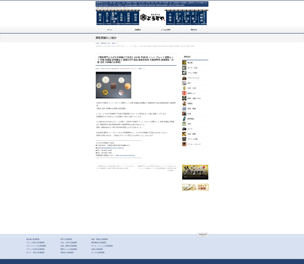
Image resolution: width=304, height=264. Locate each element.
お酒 (189, 114)
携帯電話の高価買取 (98, 242)
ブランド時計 (192, 73)
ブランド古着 (192, 139)
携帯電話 (191, 119)
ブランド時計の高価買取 (35, 242)
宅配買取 (112, 263)
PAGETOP (203, 234)
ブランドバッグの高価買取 (36, 246)
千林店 (171, 263)
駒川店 (136, 263)
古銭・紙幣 (192, 134)
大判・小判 (192, 88)
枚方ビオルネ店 (181, 263)
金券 (189, 124)
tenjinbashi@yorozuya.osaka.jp (112, 148)
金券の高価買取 (97, 249)
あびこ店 (144, 263)
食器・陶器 (192, 109)
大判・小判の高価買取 (68, 242)
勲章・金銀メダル (194, 98)
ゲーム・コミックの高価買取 (102, 246)
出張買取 (120, 263)
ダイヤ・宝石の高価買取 (35, 252)
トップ (96, 263)
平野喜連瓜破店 (161, 263)
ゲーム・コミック (194, 144)
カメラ (190, 129)
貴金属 (190, 63)
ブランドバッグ (193, 78)
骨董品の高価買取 (67, 252)
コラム (206, 263)
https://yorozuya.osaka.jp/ (125, 155)
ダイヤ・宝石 (192, 68)
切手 (189, 83)
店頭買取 (104, 263)
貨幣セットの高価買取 (68, 249)
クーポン (129, 263)
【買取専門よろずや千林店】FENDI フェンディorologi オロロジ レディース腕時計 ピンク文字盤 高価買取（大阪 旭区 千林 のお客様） (156, 168)
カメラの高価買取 (98, 252)
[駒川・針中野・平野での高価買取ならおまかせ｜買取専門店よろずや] (152, 22)
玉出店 (151, 263)
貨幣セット (141, 68)
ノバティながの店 (195, 263)
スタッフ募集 (195, 187)
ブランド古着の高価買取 (35, 249)
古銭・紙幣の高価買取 (68, 246)
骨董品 (190, 103)
